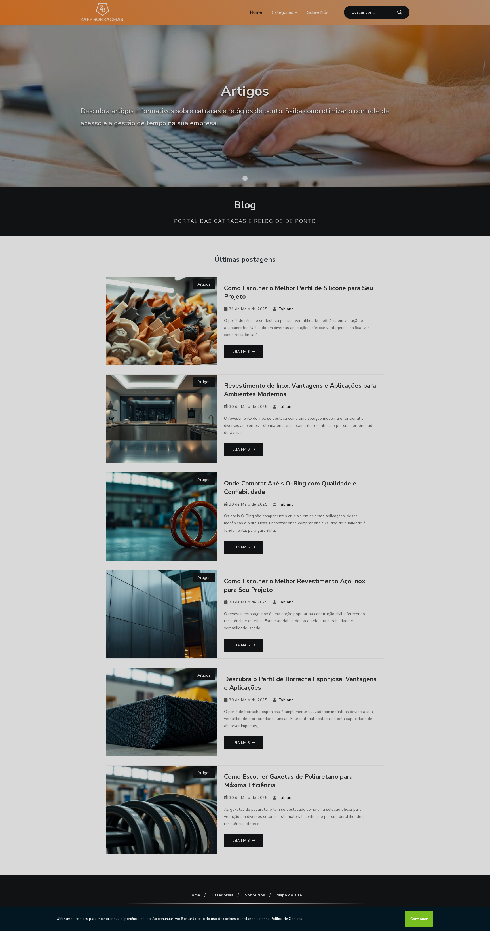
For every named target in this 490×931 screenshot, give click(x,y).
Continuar (419, 919)
